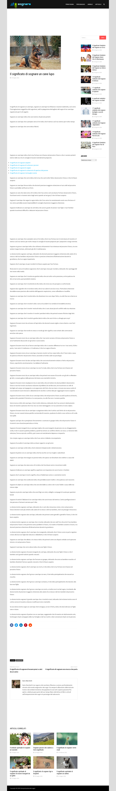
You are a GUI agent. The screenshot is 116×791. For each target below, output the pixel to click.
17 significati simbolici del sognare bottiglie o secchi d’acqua (98, 111)
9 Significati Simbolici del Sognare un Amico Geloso (99, 68)
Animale (90, 4)
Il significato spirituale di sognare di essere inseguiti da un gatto (20, 773)
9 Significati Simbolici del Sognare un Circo (98, 46)
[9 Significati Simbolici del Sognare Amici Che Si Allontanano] (86, 55)
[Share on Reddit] (30, 625)
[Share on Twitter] (16, 625)
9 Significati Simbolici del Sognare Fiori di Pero (98, 144)
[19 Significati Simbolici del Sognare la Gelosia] (86, 77)
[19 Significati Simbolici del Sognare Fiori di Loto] (86, 132)
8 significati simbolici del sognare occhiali (98, 99)
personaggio (80, 4)
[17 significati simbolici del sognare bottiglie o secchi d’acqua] (86, 108)
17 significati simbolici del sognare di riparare (98, 89)
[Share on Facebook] (11, 625)
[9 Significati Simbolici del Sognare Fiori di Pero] (86, 143)
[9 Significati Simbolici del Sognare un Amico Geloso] (86, 66)
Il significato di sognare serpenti (20, 163)
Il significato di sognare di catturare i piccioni (24, 165)
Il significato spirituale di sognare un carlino (65, 772)
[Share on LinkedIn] (21, 625)
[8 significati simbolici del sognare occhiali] (86, 99)
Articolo (98, 4)
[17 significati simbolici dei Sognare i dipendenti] (86, 121)
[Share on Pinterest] (25, 625)
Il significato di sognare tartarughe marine (23, 173)
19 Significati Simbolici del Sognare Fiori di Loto (99, 134)
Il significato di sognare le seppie (20, 168)
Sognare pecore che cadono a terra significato (43, 749)
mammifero (19, 660)
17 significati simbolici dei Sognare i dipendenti (98, 123)
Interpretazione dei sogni (27, 788)
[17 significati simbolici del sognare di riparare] (86, 88)
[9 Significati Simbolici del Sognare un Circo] (86, 46)
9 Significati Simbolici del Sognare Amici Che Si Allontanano (98, 57)
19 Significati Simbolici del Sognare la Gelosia (99, 79)
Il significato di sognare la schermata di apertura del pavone (29, 170)
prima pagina (70, 4)
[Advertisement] (58, 20)
